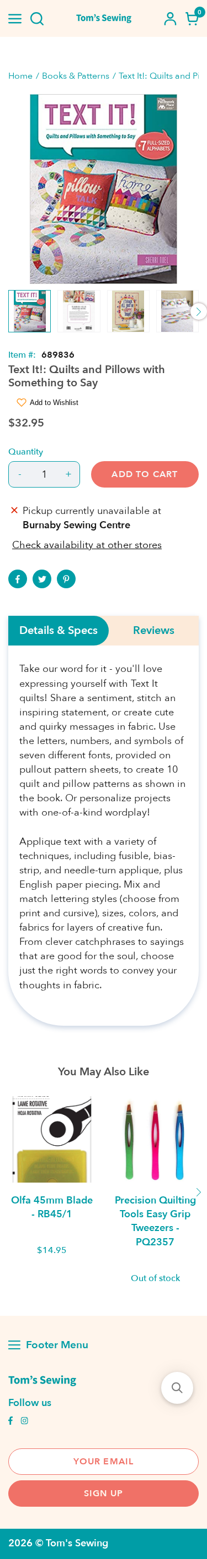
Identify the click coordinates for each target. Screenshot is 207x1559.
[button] (177, 1388)
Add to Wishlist (54, 402)
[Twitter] (42, 579)
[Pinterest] (66, 579)
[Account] (170, 18)
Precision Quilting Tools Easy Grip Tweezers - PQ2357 (155, 1221)
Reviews (153, 630)
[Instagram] (24, 1422)
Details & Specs (58, 630)
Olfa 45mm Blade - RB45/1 (52, 1207)
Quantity (25, 452)
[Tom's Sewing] (103, 18)
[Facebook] (17, 579)
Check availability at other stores (87, 545)
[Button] (37, 18)
